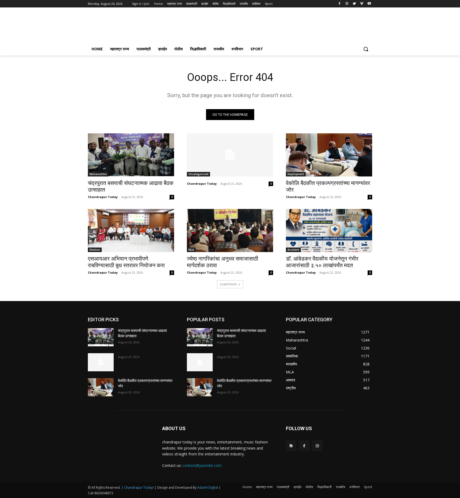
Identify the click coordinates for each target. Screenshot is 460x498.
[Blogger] (291, 446)
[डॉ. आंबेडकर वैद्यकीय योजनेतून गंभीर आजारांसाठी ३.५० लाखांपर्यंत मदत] (329, 230)
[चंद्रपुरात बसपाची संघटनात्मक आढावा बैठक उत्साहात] (131, 154)
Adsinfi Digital (208, 487)
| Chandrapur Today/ (137, 487)
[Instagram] (347, 4)
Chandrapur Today (103, 197)
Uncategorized (198, 174)
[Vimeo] (362, 4)
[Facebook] (339, 4)
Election (94, 250)
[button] (365, 49)
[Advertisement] (270, 27)
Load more (228, 284)
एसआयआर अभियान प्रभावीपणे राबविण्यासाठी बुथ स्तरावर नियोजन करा (126, 262)
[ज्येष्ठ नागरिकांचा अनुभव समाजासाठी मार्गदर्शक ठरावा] (230, 230)
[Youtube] (369, 4)
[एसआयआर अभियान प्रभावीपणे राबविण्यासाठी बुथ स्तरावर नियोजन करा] (131, 230)
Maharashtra (98, 174)
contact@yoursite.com (202, 465)
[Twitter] (354, 4)
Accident (293, 250)
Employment (296, 174)
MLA (191, 250)
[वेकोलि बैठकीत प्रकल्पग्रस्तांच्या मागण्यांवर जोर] (329, 154)
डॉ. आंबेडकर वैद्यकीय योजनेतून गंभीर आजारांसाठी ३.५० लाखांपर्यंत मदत (322, 262)
